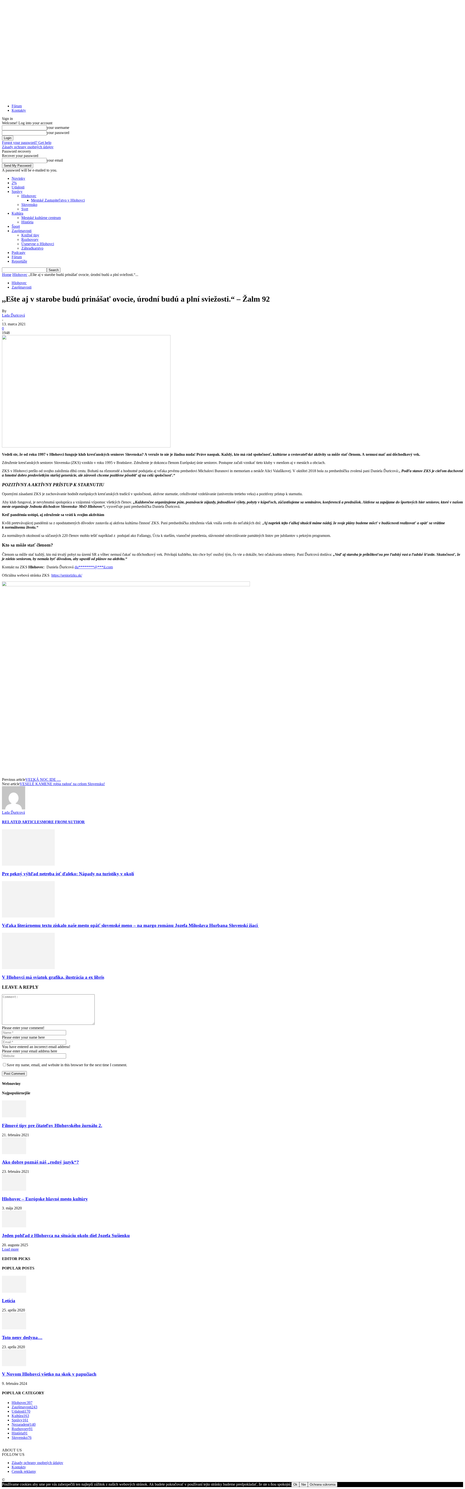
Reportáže (19, 261)
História (27, 222)
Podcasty (18, 253)
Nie (303, 1484)
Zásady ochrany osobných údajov (28, 147)
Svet (24, 209)
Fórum (17, 106)
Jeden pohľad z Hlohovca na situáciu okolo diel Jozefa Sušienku (66, 1235)
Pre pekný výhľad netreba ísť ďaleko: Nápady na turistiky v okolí (68, 873)
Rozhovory (30, 239)
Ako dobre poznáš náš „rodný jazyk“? (40, 1162)
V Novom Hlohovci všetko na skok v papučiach (49, 1374)
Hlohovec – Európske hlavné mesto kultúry (45, 1198)
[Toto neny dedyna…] (14, 1328)
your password (58, 133)
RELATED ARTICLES (22, 822)
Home (6, 275)
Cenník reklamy (24, 1471)
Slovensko (29, 205)
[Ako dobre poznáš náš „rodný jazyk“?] (14, 1153)
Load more (10, 1249)
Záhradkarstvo (32, 248)
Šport (16, 226)
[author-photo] (13, 808)
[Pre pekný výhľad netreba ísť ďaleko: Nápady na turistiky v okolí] (28, 864)
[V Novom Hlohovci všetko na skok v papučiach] (14, 1365)
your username (58, 127)
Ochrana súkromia (322, 1484)
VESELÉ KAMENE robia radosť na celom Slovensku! (62, 784)
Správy (17, 191)
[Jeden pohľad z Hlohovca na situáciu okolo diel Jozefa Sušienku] (14, 1226)
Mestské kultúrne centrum (41, 218)
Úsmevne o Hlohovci (37, 244)
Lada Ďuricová (13, 315)
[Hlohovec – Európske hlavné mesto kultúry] (14, 1189)
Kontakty (19, 110)
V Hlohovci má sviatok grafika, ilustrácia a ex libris (53, 977)
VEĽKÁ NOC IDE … (43, 779)
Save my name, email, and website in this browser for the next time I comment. (67, 1065)
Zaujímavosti (21, 231)
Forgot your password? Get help (26, 143)
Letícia (8, 1300)
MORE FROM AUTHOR (63, 822)
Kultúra (17, 213)
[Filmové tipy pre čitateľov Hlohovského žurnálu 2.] (14, 1116)
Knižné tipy (30, 235)
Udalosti (18, 187)
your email (55, 160)
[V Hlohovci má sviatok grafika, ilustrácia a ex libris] (28, 968)
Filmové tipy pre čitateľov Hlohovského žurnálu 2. (52, 1125)
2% (14, 183)
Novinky (18, 178)
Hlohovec (28, 196)
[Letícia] (14, 1291)
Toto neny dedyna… (22, 1337)
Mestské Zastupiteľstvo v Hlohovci (58, 200)
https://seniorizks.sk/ (66, 575)
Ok (295, 1484)
